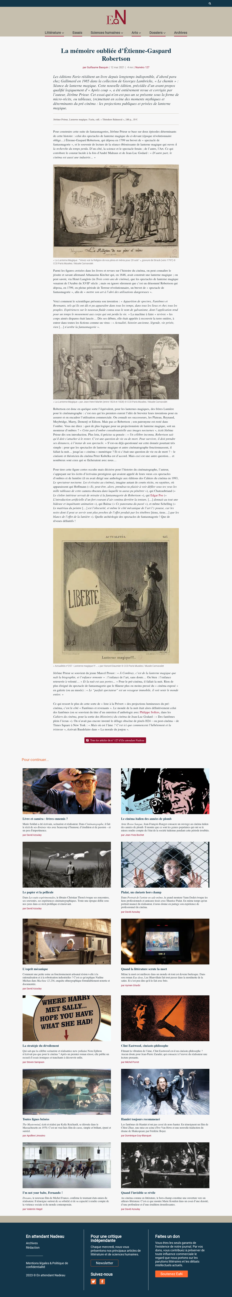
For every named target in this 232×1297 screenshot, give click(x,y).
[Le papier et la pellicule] (67, 864)
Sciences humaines (105, 33)
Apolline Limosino (36, 1135)
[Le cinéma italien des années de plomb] (165, 791)
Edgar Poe (156, 495)
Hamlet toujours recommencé (140, 1119)
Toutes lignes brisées (36, 1119)
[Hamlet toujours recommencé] (165, 1091)
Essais (77, 33)
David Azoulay (34, 835)
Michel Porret (132, 1062)
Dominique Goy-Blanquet (138, 1135)
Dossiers (156, 33)
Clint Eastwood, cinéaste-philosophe (144, 1045)
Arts (135, 33)
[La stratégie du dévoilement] (67, 1018)
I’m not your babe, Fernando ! (43, 1192)
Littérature (53, 33)
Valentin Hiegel (34, 1209)
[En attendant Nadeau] (116, 17)
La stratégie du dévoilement (41, 1045)
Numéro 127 (142, 67)
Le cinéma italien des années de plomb (146, 818)
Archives (180, 33)
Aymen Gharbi (132, 985)
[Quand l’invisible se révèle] (165, 1165)
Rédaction (33, 1247)
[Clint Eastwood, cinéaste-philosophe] (165, 1018)
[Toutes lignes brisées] (67, 1091)
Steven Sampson (35, 1062)
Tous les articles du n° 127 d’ (117, 740)
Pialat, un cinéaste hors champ (141, 892)
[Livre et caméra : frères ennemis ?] (67, 791)
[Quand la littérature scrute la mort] (165, 941)
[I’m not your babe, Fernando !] (67, 1165)
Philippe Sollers (149, 712)
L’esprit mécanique (35, 969)
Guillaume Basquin (97, 67)
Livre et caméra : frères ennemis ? (45, 818)
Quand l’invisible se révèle (138, 1192)
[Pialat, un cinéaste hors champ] (165, 864)
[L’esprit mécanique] (67, 941)
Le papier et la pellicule (40, 892)
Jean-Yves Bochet (134, 835)
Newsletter (104, 1263)
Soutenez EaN (171, 1274)
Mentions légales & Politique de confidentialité (47, 1265)
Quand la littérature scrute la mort (144, 969)
